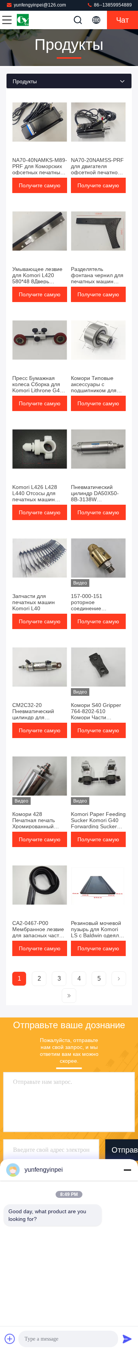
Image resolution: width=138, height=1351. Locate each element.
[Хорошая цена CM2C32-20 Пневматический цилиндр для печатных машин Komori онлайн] (39, 667)
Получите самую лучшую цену (40, 187)
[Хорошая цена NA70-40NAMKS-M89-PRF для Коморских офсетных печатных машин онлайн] (39, 122)
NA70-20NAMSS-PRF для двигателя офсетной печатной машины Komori (97, 169)
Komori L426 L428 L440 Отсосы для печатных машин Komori (34, 496)
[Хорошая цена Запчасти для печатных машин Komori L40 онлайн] (39, 558)
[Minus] (127, 1169)
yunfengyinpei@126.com (40, 5)
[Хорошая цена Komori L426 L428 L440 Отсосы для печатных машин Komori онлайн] (39, 449)
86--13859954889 (112, 5)
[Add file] (10, 1338)
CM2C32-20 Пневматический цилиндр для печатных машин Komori (33, 717)
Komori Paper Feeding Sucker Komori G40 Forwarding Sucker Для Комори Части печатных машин (98, 826)
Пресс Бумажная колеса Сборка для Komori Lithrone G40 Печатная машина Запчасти (37, 390)
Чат (122, 20)
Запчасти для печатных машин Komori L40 (33, 602)
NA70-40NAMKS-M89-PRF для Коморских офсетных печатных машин (39, 169)
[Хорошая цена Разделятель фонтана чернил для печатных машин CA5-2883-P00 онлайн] (98, 231)
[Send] (127, 1338)
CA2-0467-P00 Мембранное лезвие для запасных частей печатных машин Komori (38, 935)
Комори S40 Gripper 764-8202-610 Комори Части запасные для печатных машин (96, 717)
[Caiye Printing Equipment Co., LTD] (32, 20)
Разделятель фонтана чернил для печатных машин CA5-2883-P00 (97, 278)
